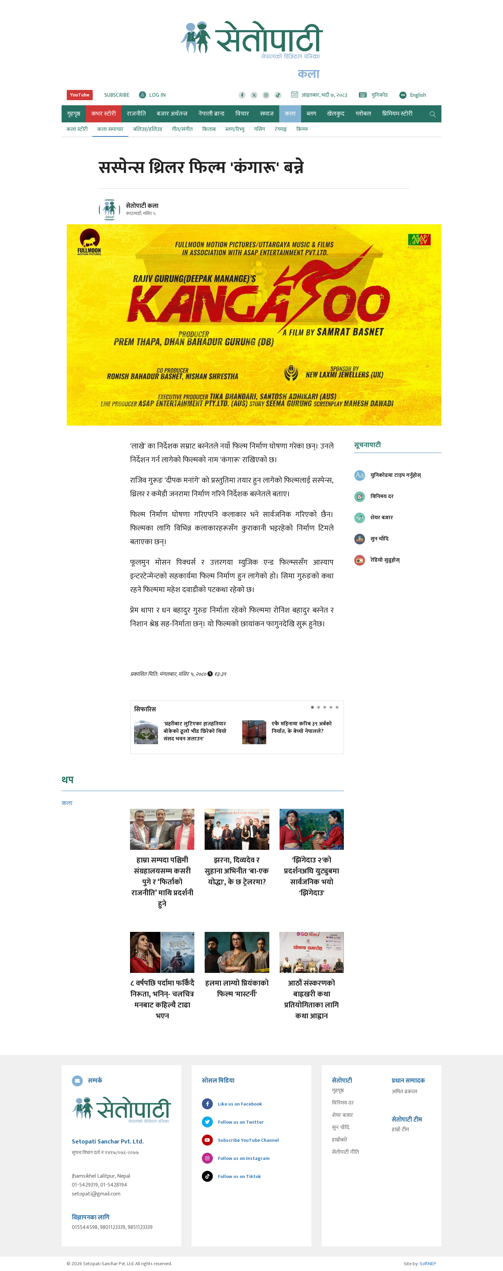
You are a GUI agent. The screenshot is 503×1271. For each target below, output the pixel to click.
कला (290, 114)
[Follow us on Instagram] (266, 95)
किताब (209, 129)
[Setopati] (121, 1110)
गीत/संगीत (182, 129)
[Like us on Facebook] (242, 95)
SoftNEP (428, 1264)
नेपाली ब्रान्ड (211, 114)
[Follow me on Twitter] (118, 213)
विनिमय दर (343, 1103)
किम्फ (302, 129)
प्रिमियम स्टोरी (397, 114)
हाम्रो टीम (400, 1129)
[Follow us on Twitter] (254, 95)
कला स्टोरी (77, 129)
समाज (267, 114)
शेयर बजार (342, 1115)
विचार (242, 114)
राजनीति (136, 114)
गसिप (259, 129)
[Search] (432, 113)
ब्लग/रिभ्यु (234, 129)
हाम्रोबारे (339, 1140)
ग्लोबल (363, 114)
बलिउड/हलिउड (147, 129)
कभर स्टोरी (103, 114)
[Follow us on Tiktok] (278, 95)
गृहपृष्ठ (338, 1090)
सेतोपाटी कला (142, 206)
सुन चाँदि (340, 1127)
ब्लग (311, 114)
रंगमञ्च (281, 129)
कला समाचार (110, 129)
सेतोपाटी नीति (345, 1152)
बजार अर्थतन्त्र (172, 114)
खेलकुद (336, 114)
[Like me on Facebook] (112, 219)
